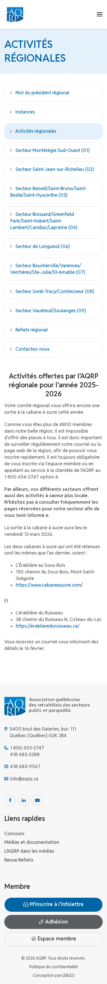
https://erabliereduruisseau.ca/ (47, 626)
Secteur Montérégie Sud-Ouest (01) (52, 150)
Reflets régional (31, 330)
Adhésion (56, 921)
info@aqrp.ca (24, 779)
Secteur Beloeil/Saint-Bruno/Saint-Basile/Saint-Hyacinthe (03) (48, 192)
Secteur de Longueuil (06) (42, 246)
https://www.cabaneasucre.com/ (49, 585)
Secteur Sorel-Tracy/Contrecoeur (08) (54, 291)
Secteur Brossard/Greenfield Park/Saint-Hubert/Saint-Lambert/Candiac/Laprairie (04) (43, 221)
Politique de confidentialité (53, 966)
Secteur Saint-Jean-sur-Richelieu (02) (54, 169)
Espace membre (56, 938)
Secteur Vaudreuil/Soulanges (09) (50, 311)
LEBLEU (68, 975)
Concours (14, 834)
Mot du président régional (42, 93)
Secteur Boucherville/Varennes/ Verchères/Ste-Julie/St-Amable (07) (47, 269)
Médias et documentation (31, 842)
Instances (25, 112)
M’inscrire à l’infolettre (56, 904)
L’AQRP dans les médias (29, 851)
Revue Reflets (18, 860)
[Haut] (96, 973)
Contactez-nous (32, 349)
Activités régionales (35, 131)
